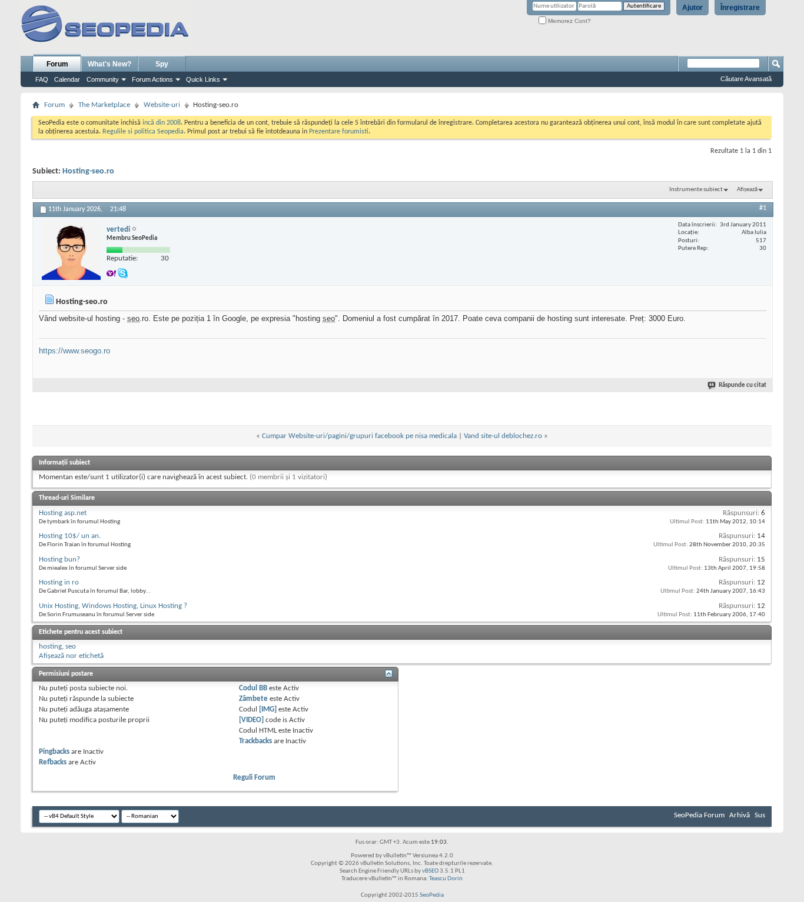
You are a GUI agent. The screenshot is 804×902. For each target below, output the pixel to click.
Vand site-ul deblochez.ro (503, 436)
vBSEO (430, 871)
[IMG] (268, 709)
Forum (57, 64)
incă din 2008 (161, 122)
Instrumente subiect (696, 189)
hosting (50, 646)
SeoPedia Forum (699, 815)
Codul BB (253, 688)
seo (70, 646)
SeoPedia (432, 895)
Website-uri (162, 105)
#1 (762, 208)
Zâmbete (253, 699)
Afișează (747, 189)
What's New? (109, 64)
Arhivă (739, 815)
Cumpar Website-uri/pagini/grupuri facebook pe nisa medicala (359, 436)
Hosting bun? (59, 559)
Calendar (67, 79)
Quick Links (203, 79)
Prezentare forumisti (338, 131)
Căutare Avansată (746, 78)
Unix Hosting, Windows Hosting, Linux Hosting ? (113, 606)
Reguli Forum (254, 777)
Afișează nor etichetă (71, 656)
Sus (760, 815)
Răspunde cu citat (742, 385)
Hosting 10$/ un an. (70, 536)
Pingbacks (54, 752)
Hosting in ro (59, 582)
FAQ (41, 79)
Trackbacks (255, 741)
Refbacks (53, 762)
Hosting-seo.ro (88, 171)
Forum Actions (152, 79)
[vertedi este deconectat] (71, 250)
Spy (161, 64)
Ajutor (692, 8)
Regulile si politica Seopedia (143, 131)
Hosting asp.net (63, 513)
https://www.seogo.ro (74, 350)
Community (103, 79)
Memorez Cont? (568, 21)
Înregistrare (740, 8)
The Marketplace (104, 105)
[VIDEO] (251, 720)
